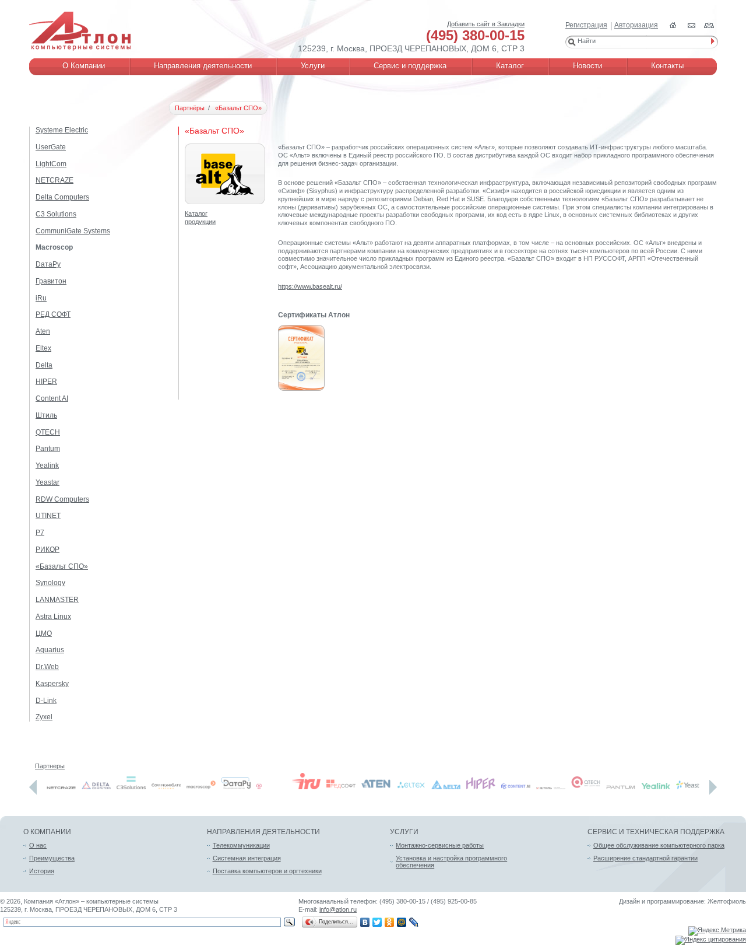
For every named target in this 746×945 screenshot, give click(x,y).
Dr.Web (47, 667)
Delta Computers (62, 197)
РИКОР (47, 549)
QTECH (48, 432)
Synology (50, 583)
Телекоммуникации (241, 845)
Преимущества (52, 858)
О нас (38, 845)
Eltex (43, 348)
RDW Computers (62, 499)
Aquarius (50, 650)
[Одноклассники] (389, 922)
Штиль (46, 415)
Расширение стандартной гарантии (645, 858)
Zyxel (44, 717)
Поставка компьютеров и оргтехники (267, 870)
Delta (44, 365)
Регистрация (586, 25)
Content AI (52, 398)
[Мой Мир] (402, 922)
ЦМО (44, 633)
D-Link (46, 700)
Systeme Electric (62, 130)
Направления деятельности (263, 832)
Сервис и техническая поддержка (655, 832)
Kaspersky (52, 684)
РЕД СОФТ (53, 314)
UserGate (51, 147)
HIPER (46, 381)
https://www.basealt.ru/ (310, 286)
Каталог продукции (200, 217)
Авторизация (636, 25)
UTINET (48, 516)
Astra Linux (53, 616)
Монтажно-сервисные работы (440, 845)
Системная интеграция (247, 858)
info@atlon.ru (338, 909)
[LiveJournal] (414, 922)
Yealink (47, 465)
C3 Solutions (56, 214)
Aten (43, 331)
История (41, 870)
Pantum (48, 448)
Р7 (40, 532)
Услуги (404, 832)
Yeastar (47, 482)
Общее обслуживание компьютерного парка (658, 845)
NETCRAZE (54, 180)
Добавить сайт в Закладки (486, 23)
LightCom (51, 164)
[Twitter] (377, 922)
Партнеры (50, 765)
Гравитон (51, 281)
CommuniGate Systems (73, 231)
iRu (41, 298)
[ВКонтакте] (365, 922)
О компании (47, 832)
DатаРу (48, 264)
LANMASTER (57, 600)
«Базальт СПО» (62, 566)
